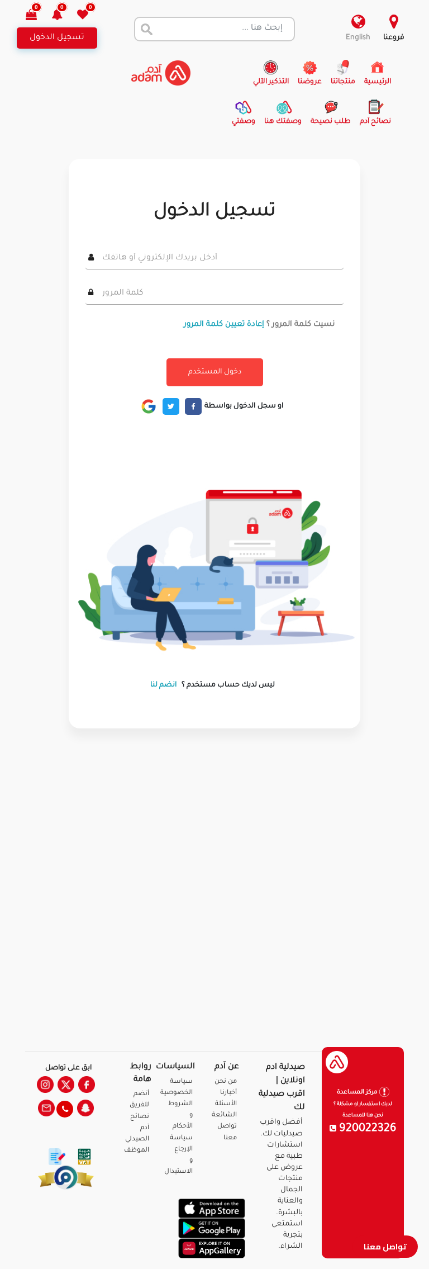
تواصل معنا (385, 1246)
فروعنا (393, 38)
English (358, 38)
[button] (63, 16)
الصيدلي (137, 1139)
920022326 (366, 1129)
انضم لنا (163, 685)
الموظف (136, 1150)
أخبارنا (228, 1093)
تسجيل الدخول (57, 38)
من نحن (225, 1082)
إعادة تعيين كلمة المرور (224, 324)
